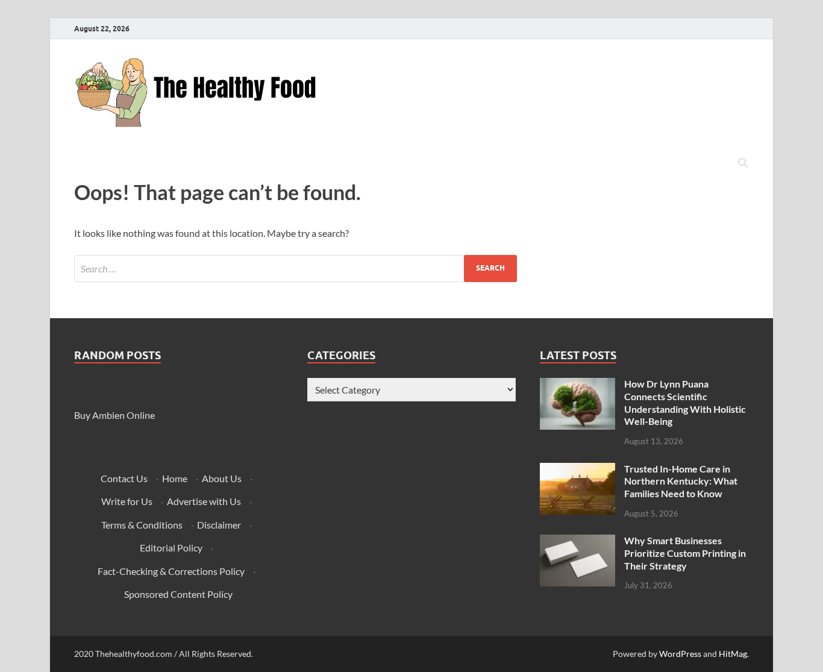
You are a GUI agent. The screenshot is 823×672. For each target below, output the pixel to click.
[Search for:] (295, 268)
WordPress (680, 653)
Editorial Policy (171, 547)
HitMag (733, 653)
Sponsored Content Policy (178, 594)
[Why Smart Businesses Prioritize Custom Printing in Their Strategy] (577, 541)
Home (174, 478)
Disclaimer (219, 524)
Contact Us (124, 478)
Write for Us (126, 501)
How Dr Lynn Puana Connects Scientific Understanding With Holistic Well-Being (685, 402)
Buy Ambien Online (114, 415)
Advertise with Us (204, 501)
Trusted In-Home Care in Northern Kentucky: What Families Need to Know (680, 481)
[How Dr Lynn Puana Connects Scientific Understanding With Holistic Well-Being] (577, 385)
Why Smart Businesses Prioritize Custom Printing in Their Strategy (685, 553)
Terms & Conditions (142, 524)
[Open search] (743, 163)
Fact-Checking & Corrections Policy (171, 571)
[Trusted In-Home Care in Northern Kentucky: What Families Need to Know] (577, 470)
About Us (222, 478)
